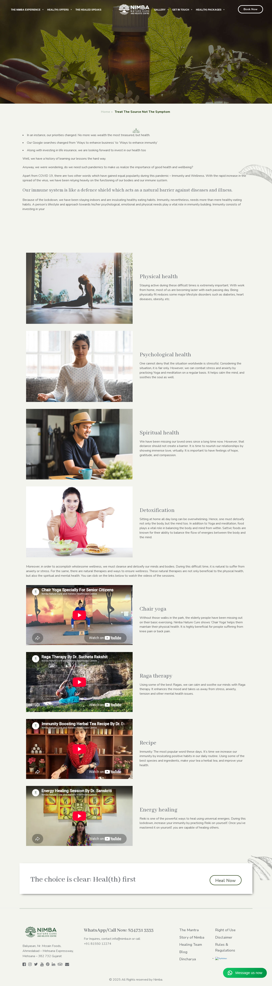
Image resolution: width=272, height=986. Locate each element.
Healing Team (190, 944)
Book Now (250, 9)
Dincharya (187, 959)
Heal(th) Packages (208, 9)
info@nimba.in (121, 939)
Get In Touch (180, 9)
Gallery (159, 9)
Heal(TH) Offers (58, 9)
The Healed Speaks (88, 9)
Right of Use (225, 930)
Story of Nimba (191, 937)
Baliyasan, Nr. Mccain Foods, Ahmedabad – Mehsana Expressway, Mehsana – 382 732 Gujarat (48, 951)
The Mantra (189, 930)
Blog (183, 952)
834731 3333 (141, 930)
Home (105, 112)
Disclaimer (223, 937)
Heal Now (225, 881)
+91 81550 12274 (97, 944)
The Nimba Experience (25, 9)
